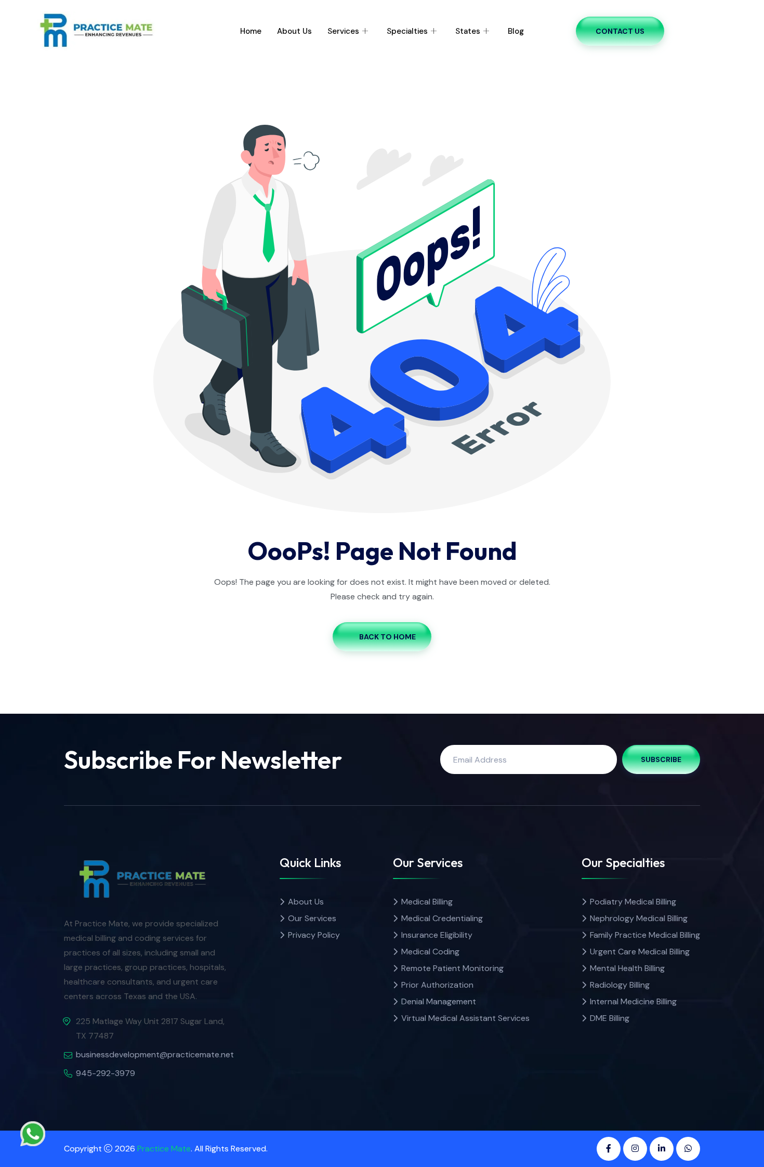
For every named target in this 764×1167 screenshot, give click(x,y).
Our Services (312, 918)
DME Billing (609, 1018)
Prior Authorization (437, 984)
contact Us (620, 31)
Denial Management (438, 1001)
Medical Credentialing (442, 918)
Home (250, 31)
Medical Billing (427, 901)
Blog (516, 31)
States (467, 31)
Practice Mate (164, 1148)
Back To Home (387, 636)
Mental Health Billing (627, 968)
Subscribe (661, 759)
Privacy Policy (314, 934)
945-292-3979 (105, 1073)
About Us (294, 31)
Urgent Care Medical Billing (640, 951)
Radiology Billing (620, 984)
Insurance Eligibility (436, 934)
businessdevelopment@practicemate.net (155, 1054)
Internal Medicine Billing (633, 1001)
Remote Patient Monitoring (452, 968)
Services (343, 31)
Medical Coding (430, 951)
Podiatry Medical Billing (633, 901)
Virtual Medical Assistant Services (465, 1018)
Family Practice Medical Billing (645, 934)
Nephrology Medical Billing (639, 918)
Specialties (407, 31)
